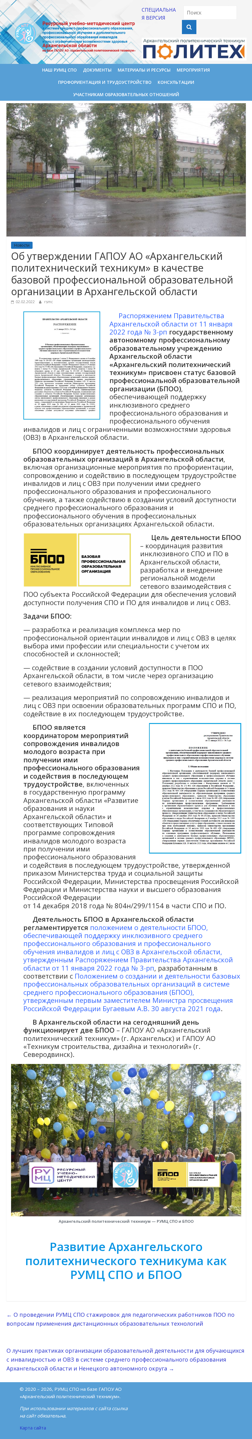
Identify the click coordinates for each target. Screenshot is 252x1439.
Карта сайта (33, 1428)
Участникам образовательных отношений (126, 94)
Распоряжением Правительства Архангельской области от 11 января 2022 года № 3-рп (171, 323)
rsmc (48, 301)
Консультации (176, 82)
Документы (97, 70)
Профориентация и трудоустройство (105, 82)
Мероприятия (193, 70)
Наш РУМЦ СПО (59, 70)
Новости (22, 245)
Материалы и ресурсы (144, 70)
